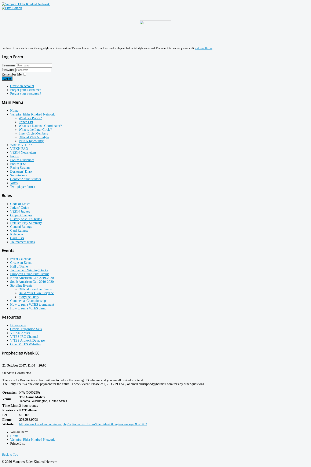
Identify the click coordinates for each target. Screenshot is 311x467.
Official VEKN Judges (34, 137)
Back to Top (10, 454)
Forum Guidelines (22, 160)
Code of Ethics (20, 204)
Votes (14, 183)
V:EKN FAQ (19, 148)
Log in (7, 78)
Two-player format (22, 186)
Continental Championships (28, 300)
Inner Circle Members (33, 133)
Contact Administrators (25, 179)
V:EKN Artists (20, 333)
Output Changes (21, 215)
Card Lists (17, 238)
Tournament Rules (22, 242)
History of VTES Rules (26, 219)
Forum (14, 156)
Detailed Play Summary (26, 223)
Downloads (18, 325)
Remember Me (12, 74)
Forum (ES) (18, 164)
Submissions (18, 175)
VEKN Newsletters (23, 152)
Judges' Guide (19, 207)
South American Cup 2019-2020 (32, 281)
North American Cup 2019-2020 (32, 278)
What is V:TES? (21, 145)
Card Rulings (19, 230)
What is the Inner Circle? (35, 129)
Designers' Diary (21, 171)
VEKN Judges (20, 211)
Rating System (20, 167)
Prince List (26, 122)
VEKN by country (31, 141)
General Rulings (21, 226)
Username (8, 65)
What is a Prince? (30, 118)
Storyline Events (21, 285)
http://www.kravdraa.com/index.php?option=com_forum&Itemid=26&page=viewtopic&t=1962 (83, 424)
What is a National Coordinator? (40, 126)
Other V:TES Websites (25, 344)
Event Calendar (20, 259)
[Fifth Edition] (12, 8)
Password (8, 69)
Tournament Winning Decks (29, 270)
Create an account (22, 86)
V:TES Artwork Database (27, 340)
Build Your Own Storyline (36, 293)
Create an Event (21, 262)
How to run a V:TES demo (28, 308)
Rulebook (16, 234)
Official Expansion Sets (26, 329)
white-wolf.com (203, 48)
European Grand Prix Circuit (29, 274)
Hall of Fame (19, 266)
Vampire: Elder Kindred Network (32, 114)
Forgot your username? (25, 90)
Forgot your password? (25, 93)
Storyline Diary (29, 297)
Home (14, 110)
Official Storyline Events (35, 289)
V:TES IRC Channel (24, 336)
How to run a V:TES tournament (32, 304)
